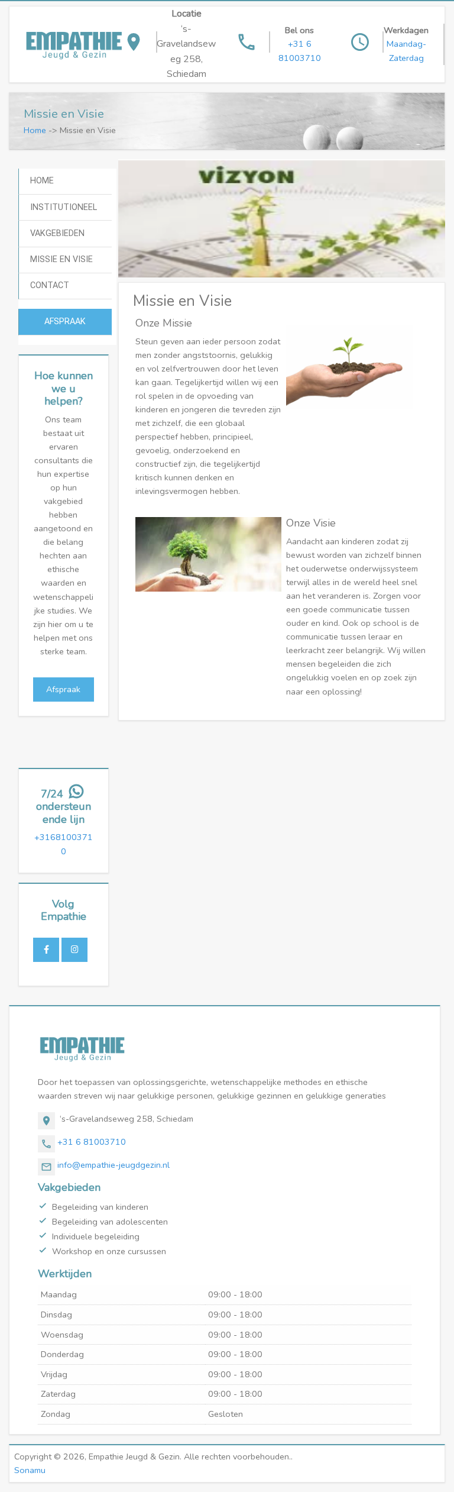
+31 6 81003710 (91, 1142)
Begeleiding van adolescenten (110, 1222)
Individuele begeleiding (96, 1236)
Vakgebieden (57, 233)
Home (35, 130)
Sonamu (30, 1470)
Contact (49, 285)
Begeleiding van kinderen (100, 1207)
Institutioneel (63, 207)
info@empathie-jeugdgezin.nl (113, 1165)
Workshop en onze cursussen (109, 1251)
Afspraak (65, 322)
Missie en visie (61, 259)
